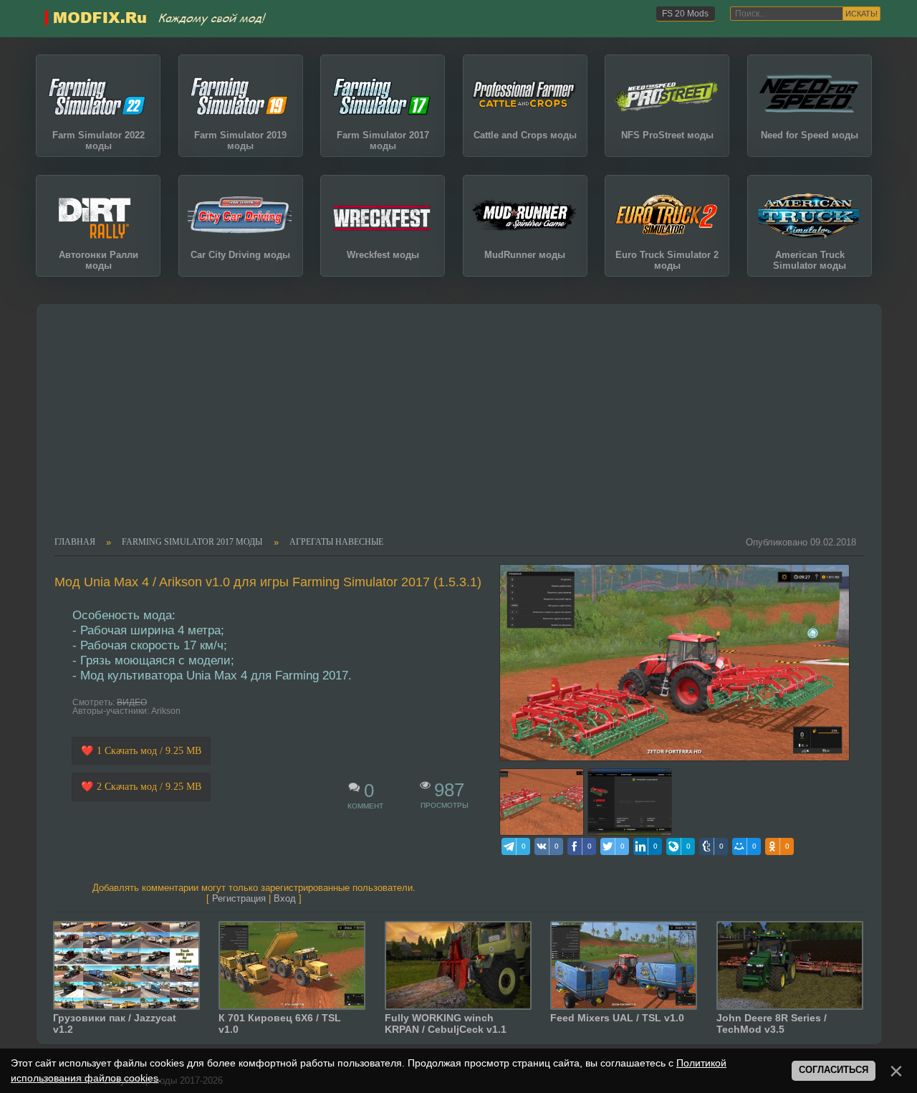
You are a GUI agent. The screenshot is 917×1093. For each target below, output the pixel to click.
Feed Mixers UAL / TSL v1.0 (617, 1017)
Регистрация (239, 898)
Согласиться (833, 1070)
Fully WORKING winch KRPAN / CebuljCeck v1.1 (445, 1023)
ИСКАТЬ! (861, 13)
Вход (285, 898)
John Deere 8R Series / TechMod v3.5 (771, 1023)
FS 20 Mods (685, 13)
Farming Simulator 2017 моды (192, 542)
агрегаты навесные (336, 542)
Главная (74, 542)
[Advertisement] (451, 429)
